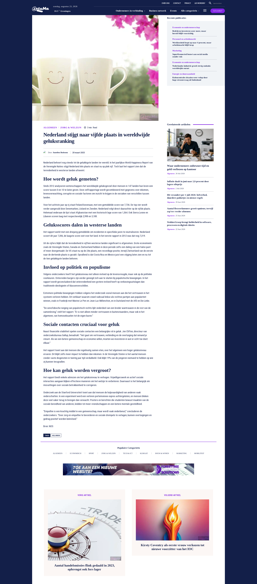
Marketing (177, 51)
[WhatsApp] (125, 152)
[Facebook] (107, 152)
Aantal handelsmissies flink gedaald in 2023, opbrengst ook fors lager (84, 567)
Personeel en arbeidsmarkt (184, 39)
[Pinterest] (119, 152)
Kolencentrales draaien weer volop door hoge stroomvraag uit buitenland (190, 78)
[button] (210, 3)
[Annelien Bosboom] (45, 152)
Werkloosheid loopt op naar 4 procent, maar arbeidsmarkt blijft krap (191, 44)
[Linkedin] (131, 152)
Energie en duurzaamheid (183, 74)
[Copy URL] (144, 152)
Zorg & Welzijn (70, 127)
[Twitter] (113, 152)
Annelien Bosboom (60, 153)
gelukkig (56, 435)
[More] (150, 152)
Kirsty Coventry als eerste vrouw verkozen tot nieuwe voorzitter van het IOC (172, 547)
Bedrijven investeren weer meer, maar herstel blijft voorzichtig (189, 32)
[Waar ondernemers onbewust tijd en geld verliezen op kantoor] (190, 145)
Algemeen (50, 127)
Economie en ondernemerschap (186, 27)
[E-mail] (138, 152)
